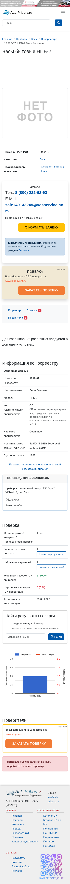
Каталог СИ (50, 815)
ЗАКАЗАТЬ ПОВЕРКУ (41, 290)
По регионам (51, 837)
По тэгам (48, 841)
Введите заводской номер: (28, 623)
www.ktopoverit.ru (15, 280)
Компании (18, 824)
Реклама (17, 870)
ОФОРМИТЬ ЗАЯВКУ (41, 227)
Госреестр (14, 310)
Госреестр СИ (20, 832)
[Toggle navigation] (63, 12)
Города (16, 828)
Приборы (17, 819)
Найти (58, 636)
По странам (50, 828)
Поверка (33, 310)
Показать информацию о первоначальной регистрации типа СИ (35, 466)
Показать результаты (51, 554)
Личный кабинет (22, 866)
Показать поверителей (51, 567)
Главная (17, 815)
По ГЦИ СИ (50, 832)
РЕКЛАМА (61, 269)
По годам (49, 845)
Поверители (17, 317)
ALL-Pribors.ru (21, 12)
